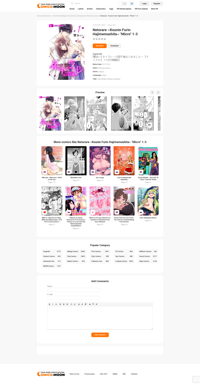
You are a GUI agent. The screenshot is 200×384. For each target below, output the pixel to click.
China (104, 75)
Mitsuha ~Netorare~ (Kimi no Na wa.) (52, 179)
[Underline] (56, 304)
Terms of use (74, 374)
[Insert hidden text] (96, 304)
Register (157, 4)
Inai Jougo (100, 178)
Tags (111, 9)
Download (114, 46)
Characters (101, 9)
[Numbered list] (74, 304)
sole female (101, 79)
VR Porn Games (141, 9)
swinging (117, 79)
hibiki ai (101, 72)
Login (144, 4)
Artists (90, 9)
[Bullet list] (71, 304)
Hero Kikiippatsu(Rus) (148, 218)
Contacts (134, 374)
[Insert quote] (89, 304)
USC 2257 (103, 374)
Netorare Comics (104, 68)
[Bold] (49, 304)
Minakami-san (76, 178)
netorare (110, 79)
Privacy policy (89, 374)
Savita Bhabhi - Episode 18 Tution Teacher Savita (148, 179)
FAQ (124, 374)
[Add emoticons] (79, 304)
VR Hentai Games (124, 9)
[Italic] (52, 304)
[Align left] (60, 304)
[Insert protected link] (85, 304)
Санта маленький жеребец (124, 179)
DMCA (115, 374)
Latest (80, 9)
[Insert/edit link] (82, 304)
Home (71, 9)
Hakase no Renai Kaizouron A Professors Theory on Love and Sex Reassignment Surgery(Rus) (76, 222)
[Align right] (67, 304)
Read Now (100, 46)
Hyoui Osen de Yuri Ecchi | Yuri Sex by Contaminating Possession (124, 220)
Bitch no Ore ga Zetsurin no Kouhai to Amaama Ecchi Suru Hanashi (100, 220)
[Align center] (63, 304)
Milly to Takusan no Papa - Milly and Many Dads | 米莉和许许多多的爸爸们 (52, 220)
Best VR (154, 9)
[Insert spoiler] (93, 304)
